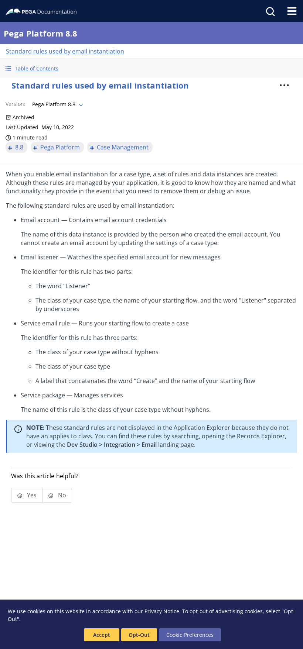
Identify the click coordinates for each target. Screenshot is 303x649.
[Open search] (269, 11)
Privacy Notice (161, 611)
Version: (15, 103)
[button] (151, 68)
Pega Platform (60, 147)
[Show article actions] (284, 85)
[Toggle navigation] (292, 11)
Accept (101, 634)
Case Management (123, 147)
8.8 (19, 147)
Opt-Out (139, 634)
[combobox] (56, 104)
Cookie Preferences (190, 634)
